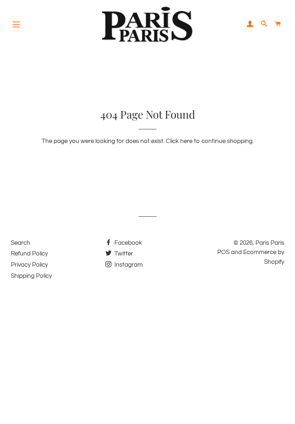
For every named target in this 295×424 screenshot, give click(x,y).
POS (223, 252)
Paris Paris (269, 243)
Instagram (128, 265)
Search (20, 243)
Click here (179, 141)
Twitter (123, 253)
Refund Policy (29, 253)
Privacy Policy (29, 265)
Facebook (127, 243)
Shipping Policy (31, 276)
